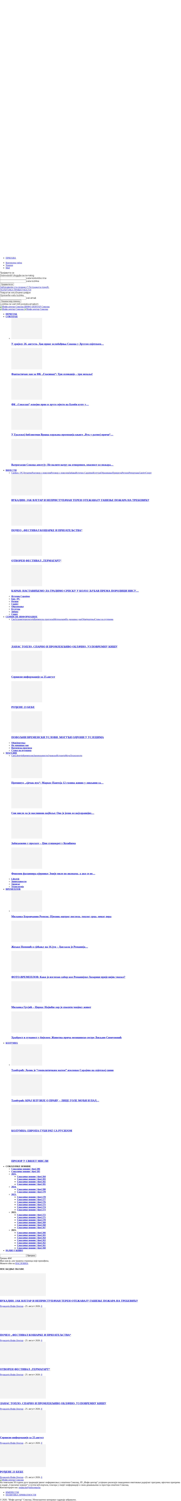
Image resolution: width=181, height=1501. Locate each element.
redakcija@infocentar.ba (29, 1487)
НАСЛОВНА (21, 1263)
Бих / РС (19, 473)
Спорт (149, 473)
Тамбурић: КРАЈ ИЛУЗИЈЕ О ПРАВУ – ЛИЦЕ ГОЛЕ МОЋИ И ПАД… (55, 1100)
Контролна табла (14, 262)
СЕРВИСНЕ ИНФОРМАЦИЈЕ (21, 617)
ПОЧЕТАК (11, 314)
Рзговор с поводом (60, 473)
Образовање (106, 473)
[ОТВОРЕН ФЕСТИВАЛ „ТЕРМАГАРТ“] (26, 555)
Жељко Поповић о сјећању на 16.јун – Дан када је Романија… (49, 946)
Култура (97, 473)
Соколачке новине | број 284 (31, 1176)
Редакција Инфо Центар (11, 1306)
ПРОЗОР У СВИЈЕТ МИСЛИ (29, 1160)
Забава (72, 473)
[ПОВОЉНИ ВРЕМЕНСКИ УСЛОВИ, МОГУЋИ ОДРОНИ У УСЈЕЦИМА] (26, 732)
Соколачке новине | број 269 (31, 1222)
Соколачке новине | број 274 (31, 1207)
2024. (13, 1187)
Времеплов (28, 755)
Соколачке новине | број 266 (31, 1232)
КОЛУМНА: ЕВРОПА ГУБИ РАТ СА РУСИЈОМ (41, 1130)
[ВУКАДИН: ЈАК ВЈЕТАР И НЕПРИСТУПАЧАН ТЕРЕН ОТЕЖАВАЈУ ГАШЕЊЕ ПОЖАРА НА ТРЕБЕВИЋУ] (26, 494)
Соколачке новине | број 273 (31, 1209)
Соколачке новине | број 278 (31, 1197)
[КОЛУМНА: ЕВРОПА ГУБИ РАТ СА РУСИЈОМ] (26, 1125)
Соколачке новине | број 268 (31, 1225)
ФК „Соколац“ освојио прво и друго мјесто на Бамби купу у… (50, 404)
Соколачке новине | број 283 (31, 1179)
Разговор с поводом (41, 473)
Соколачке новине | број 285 (25, 1171)
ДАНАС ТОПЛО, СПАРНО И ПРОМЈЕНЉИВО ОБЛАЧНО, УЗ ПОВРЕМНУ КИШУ (64, 646)
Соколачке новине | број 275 (31, 1204)
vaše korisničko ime (36, 278)
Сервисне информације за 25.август (33, 676)
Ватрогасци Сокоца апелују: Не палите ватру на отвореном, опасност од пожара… (62, 464)
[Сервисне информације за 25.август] (26, 671)
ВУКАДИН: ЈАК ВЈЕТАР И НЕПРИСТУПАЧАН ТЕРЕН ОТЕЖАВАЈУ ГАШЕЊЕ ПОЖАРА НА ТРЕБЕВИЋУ (80, 500)
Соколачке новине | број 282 (31, 1181)
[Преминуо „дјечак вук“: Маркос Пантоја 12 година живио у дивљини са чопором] (26, 777)
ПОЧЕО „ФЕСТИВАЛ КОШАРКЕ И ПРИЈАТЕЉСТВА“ (46, 530)
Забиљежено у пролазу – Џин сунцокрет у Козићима (43, 843)
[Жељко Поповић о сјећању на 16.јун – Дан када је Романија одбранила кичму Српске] (26, 941)
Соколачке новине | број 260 (31, 1248)
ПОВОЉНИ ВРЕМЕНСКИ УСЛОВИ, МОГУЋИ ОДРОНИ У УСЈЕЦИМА (57, 737)
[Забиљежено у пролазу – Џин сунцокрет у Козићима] (26, 838)
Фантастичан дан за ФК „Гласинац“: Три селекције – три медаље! (52, 374)
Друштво (27, 473)
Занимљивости (41, 755)
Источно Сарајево (84, 473)
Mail (8, 268)
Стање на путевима (103, 619)
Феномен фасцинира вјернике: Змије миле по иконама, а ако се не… (53, 873)
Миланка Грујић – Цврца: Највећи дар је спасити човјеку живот (51, 1007)
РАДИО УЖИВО (14, 1250)
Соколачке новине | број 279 (31, 1192)
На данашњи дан (73, 619)
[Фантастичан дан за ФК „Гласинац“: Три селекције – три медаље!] (26, 368)
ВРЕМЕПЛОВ (13, 889)
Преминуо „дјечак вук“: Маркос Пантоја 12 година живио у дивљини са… (57, 782)
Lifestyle (19, 755)
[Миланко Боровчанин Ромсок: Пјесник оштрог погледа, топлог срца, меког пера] (26, 911)
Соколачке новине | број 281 (31, 1184)
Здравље (52, 755)
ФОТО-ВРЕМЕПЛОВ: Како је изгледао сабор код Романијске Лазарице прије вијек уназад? (68, 976)
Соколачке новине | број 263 (31, 1240)
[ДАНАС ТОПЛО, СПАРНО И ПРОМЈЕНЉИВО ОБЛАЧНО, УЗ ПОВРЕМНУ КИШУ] (26, 641)
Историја (60, 755)
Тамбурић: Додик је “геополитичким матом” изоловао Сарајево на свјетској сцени (62, 1070)
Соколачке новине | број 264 (31, 1238)
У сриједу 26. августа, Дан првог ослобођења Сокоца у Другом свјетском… (57, 343)
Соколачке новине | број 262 (31, 1243)
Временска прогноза (44, 619)
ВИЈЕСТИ (11, 470)
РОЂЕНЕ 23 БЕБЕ (23, 707)
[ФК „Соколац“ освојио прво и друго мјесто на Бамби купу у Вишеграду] (26, 399)
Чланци (9, 265)
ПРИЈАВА (11, 258)
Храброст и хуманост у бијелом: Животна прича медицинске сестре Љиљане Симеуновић (66, 1037)
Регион (125, 473)
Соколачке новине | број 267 (31, 1227)
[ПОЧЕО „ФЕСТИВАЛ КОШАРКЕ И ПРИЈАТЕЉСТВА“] (26, 525)
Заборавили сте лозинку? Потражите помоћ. (24, 287)
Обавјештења (88, 619)
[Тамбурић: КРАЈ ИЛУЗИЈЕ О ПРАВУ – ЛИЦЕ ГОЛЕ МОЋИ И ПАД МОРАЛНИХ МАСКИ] (26, 1095)
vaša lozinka (32, 281)
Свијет (142, 473)
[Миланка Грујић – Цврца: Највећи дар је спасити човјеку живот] (26, 1002)
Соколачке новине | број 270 (31, 1220)
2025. (13, 1174)
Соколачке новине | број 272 (31, 1215)
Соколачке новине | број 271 (31, 1217)
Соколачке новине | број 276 (31, 1202)
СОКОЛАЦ (11, 316)
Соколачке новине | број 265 (31, 1235)
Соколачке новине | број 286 (25, 1169)
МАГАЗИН (11, 753)
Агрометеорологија (24, 619)
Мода (67, 755)
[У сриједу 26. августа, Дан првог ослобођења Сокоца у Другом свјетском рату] (26, 338)
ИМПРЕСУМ (12, 1492)
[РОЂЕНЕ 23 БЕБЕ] (26, 701)
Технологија (76, 755)
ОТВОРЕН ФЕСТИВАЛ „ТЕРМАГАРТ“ (36, 560)
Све (13, 473)
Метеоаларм (59, 619)
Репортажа (134, 473)
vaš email (31, 298)
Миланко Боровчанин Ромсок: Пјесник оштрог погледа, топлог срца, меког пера (61, 916)
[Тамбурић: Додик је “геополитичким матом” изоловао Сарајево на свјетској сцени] (26, 1065)
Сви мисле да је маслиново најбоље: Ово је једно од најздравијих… (52, 813)
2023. (13, 1194)
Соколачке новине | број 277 (31, 1199)
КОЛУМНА (12, 1043)
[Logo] (12, 309)
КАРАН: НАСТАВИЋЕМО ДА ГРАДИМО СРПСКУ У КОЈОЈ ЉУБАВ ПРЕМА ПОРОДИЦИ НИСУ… (75, 590)
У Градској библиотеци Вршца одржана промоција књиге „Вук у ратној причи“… (62, 434)
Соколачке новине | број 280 (31, 1189)
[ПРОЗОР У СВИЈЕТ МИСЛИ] (26, 1155)
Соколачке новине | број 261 (31, 1245)
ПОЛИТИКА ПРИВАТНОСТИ (15, 290)
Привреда (117, 473)
